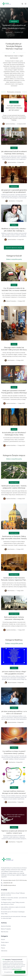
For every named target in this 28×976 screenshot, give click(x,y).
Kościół (14, 148)
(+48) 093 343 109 (7, 883)
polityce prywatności (16, 969)
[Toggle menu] (25, 4)
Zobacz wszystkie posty (14, 259)
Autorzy (4, 923)
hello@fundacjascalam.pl (9, 885)
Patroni (3, 948)
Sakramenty (14, 21)
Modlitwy (14, 225)
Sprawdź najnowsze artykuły (14, 247)
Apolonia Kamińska (6, 926)
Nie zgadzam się (8, 972)
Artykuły (4, 890)
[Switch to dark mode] (22, 3)
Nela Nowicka (4, 931)
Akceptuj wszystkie (20, 972)
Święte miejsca (14, 482)
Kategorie (4, 936)
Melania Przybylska (6, 929)
